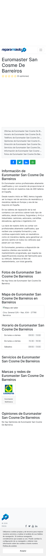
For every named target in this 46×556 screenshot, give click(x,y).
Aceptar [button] (23, 551)
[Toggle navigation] (41, 50)
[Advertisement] (23, 23)
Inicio (4, 526)
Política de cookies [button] (10, 546)
